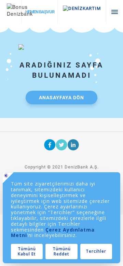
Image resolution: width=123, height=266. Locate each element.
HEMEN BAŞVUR (39, 11)
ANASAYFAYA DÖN (61, 97)
